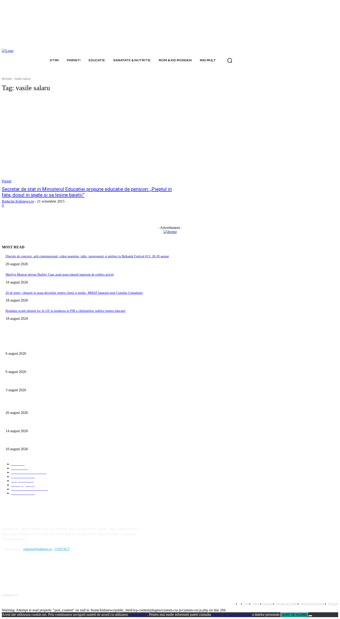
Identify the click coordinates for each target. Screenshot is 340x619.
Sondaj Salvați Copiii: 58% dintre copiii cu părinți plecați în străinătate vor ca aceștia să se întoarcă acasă (74, 364)
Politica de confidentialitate (231, 614)
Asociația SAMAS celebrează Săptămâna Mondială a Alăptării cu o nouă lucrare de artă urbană (68, 382)
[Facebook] (6, 570)
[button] (229, 60)
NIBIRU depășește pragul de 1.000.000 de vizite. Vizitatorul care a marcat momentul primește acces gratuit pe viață (81, 441)
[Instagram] (18, 570)
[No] (310, 615)
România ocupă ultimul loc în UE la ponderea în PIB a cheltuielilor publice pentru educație (65, 311)
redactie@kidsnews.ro (37, 549)
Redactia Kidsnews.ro (18, 201)
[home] (42, 60)
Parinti (6, 181)
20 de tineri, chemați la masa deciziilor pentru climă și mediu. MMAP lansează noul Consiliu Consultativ (74, 293)
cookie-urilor (138, 614)
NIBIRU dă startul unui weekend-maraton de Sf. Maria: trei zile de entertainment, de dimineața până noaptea (77, 423)
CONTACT (62, 549)
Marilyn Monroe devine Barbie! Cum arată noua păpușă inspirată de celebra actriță (60, 274)
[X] (30, 570)
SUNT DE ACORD (294, 614)
